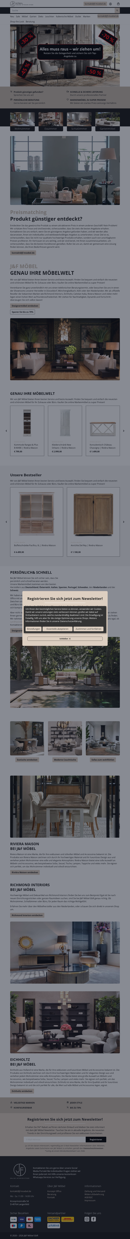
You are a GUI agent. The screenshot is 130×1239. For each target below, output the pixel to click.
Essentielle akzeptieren (57, 628)
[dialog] (65, 619)
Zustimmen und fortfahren (88, 628)
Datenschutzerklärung (71, 621)
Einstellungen (33, 628)
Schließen (67, 639)
